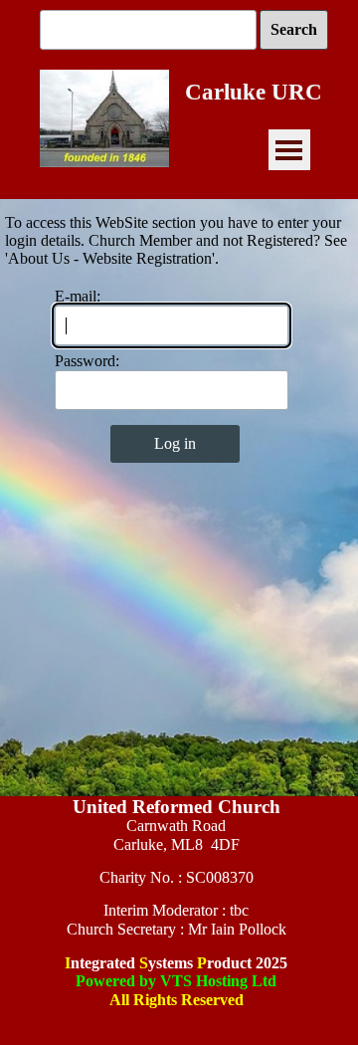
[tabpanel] (176, 912)
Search (293, 29)
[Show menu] (288, 149)
